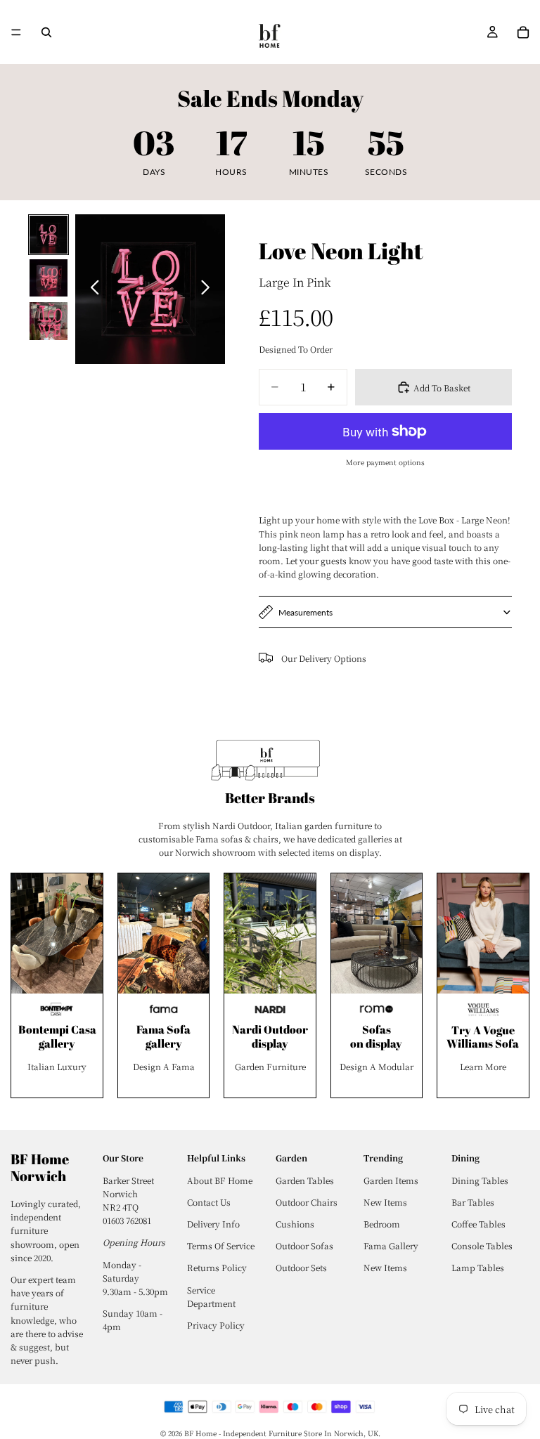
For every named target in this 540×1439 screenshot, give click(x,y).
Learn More (483, 1066)
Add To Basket (441, 387)
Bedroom (382, 1224)
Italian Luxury (56, 1066)
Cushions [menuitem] (295, 1224)
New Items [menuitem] (385, 1202)
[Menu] (16, 32)
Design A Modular (376, 1066)
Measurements (305, 612)
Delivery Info (213, 1224)
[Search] (46, 32)
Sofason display (376, 1036)
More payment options (385, 462)
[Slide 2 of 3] (49, 278)
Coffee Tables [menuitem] (478, 1224)
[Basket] (523, 32)
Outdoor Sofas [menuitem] (304, 1245)
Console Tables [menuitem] (482, 1245)
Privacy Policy (216, 1325)
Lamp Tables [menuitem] (477, 1267)
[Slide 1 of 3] (49, 235)
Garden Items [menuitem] (391, 1180)
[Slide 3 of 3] (49, 321)
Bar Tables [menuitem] (472, 1202)
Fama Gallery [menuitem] (391, 1245)
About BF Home (219, 1180)
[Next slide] (209, 288)
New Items (385, 1267)
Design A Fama (164, 1066)
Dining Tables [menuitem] (479, 1180)
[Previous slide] (91, 288)
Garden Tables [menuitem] (305, 1180)
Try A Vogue (483, 1030)
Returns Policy (217, 1267)
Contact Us (209, 1202)
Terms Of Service (221, 1245)
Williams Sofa (482, 1043)
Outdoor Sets (301, 1267)
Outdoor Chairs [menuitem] (307, 1202)
